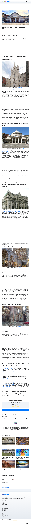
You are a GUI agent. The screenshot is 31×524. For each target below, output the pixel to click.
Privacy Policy (3, 503)
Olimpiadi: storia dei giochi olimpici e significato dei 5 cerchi (22, 458)
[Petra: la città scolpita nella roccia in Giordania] (8, 464)
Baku (19, 267)
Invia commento (5, 487)
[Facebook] (4, 419)
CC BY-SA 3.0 (20, 87)
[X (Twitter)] (21, 419)
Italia (10, 414)
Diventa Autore (4, 507)
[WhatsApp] (10, 419)
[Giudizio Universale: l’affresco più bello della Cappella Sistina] (22, 441)
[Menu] (2, 1)
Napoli (14, 414)
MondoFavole (3, 516)
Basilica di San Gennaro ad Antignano (10, 371)
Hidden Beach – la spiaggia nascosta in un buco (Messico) (22, 469)
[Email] (26, 419)
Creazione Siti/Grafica (5, 515)
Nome (3, 479)
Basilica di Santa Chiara (7, 368)
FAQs (2, 513)
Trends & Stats (4, 510)
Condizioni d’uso (4, 502)
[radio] (12, 406)
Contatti (3, 514)
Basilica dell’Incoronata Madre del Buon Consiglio (11, 211)
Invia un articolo (4, 509)
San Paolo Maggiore (5, 329)
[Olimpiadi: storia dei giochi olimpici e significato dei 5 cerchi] (22, 452)
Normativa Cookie (4, 504)
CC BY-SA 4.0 (22, 326)
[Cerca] (26, 1)
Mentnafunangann (20, 209)
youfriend (9, 1)
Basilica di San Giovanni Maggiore (9, 382)
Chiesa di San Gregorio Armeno (9, 384)
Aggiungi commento (5, 482)
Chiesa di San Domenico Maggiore (9, 375)
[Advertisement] (15, 6)
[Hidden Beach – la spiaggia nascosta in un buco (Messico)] (22, 464)
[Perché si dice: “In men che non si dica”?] (8, 441)
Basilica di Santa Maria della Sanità (9, 378)
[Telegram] (15, 419)
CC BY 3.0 (22, 148)
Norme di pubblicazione (5, 501)
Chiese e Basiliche (5, 414)
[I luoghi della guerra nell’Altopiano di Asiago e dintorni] (8, 452)
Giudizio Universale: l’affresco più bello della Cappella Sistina (22, 447)
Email (13, 479)
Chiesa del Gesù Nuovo (7, 386)
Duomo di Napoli (12, 89)
